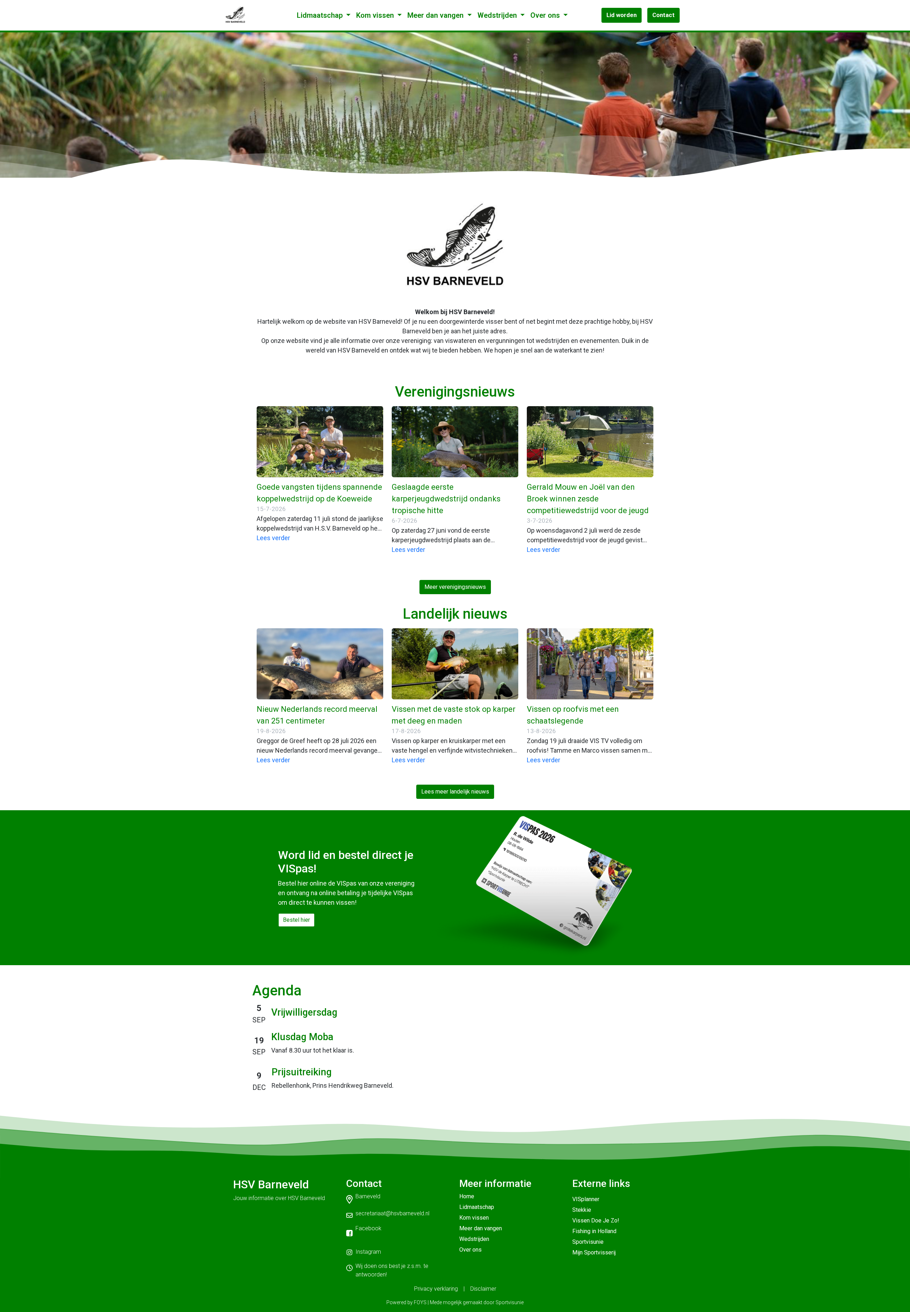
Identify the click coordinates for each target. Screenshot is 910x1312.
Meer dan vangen (436, 15)
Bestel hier (296, 919)
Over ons (546, 15)
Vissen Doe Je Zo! (595, 1220)
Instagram (368, 1251)
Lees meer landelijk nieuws (455, 791)
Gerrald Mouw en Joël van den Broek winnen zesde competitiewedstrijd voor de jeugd (588, 499)
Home (466, 1196)
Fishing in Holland (594, 1231)
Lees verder (273, 538)
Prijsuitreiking (302, 1072)
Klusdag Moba (302, 1037)
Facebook (368, 1228)
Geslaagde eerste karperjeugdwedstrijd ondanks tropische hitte (446, 499)
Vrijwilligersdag (304, 1012)
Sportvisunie (588, 1241)
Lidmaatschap (320, 15)
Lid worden (621, 14)
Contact (663, 14)
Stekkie (581, 1209)
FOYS (420, 1302)
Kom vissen (376, 15)
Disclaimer (483, 1288)
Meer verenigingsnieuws (455, 587)
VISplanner (585, 1199)
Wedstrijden (498, 15)
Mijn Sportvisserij (594, 1252)
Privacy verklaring (436, 1288)
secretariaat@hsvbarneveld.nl (392, 1213)
